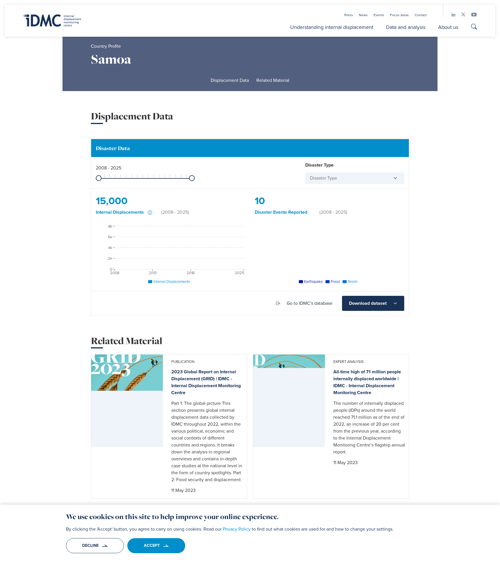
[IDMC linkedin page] (450, 14)
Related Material (272, 116)
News (363, 15)
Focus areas (399, 15)
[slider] (99, 214)
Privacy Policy (237, 529)
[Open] (393, 214)
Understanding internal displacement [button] (331, 27)
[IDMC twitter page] (460, 14)
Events (379, 15)
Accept (152, 545)
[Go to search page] (474, 27)
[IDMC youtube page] (471, 14)
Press (348, 15)
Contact (421, 15)
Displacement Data (230, 116)
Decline (90, 545)
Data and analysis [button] (405, 27)
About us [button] (448, 27)
